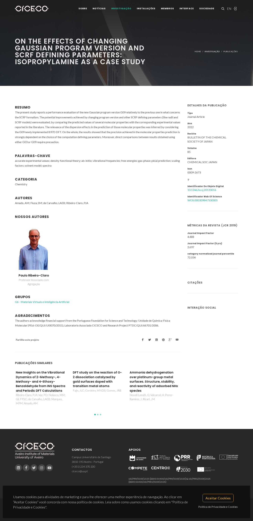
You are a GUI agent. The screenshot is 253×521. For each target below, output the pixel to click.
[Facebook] (26, 467)
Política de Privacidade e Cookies (218, 506)
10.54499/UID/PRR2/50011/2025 (149, 481)
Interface (187, 8)
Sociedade (206, 8)
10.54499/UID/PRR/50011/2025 (170, 478)
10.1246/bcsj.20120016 (201, 189)
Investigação (121, 8)
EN (228, 8)
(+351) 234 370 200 (83, 466)
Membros (167, 8)
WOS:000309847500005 (202, 200)
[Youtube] (49, 467)
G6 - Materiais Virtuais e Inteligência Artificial (42, 301)
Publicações (230, 51)
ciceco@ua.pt (80, 471)
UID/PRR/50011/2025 (139, 478)
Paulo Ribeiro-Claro (34, 275)
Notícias (99, 8)
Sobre (82, 8)
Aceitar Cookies (218, 498)
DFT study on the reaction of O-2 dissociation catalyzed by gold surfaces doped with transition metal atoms (97, 379)
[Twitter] (33, 467)
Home (198, 51)
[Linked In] (18, 467)
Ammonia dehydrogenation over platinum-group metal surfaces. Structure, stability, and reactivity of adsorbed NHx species (154, 381)
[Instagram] (41, 467)
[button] (95, 414)
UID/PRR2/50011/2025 (199, 478)
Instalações (146, 8)
